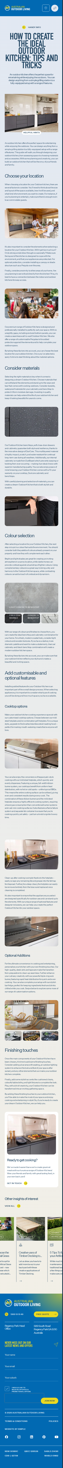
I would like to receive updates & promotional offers (21, 1389)
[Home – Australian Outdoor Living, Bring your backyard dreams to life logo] (17, 8)
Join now (49, 1400)
